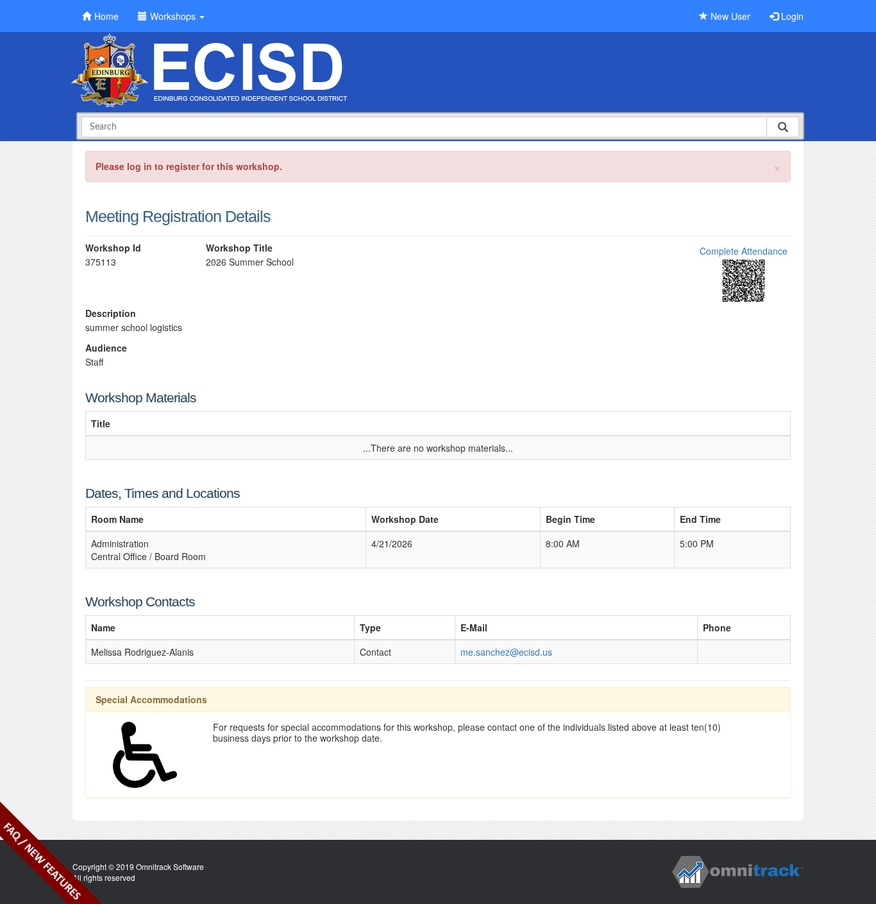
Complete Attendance (744, 250)
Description (110, 313)
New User (729, 16)
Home (106, 16)
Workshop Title (239, 248)
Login (791, 16)
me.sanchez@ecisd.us (506, 651)
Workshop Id (113, 248)
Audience (106, 348)
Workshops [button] (174, 16)
